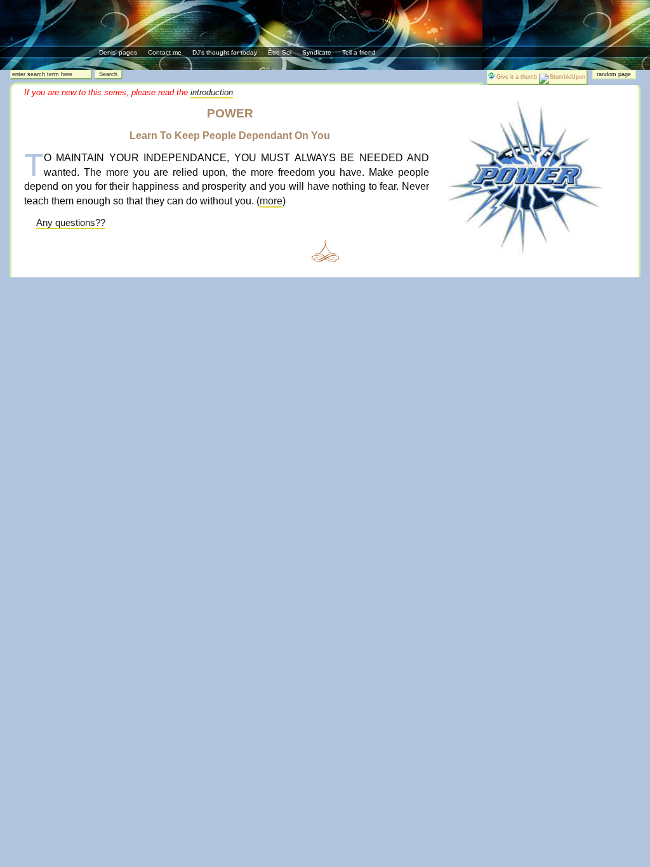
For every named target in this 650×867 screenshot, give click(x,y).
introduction (211, 92)
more (271, 200)
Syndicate (316, 52)
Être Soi (279, 52)
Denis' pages (118, 52)
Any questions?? (70, 223)
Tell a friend (359, 52)
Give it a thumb (516, 77)
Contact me (165, 52)
